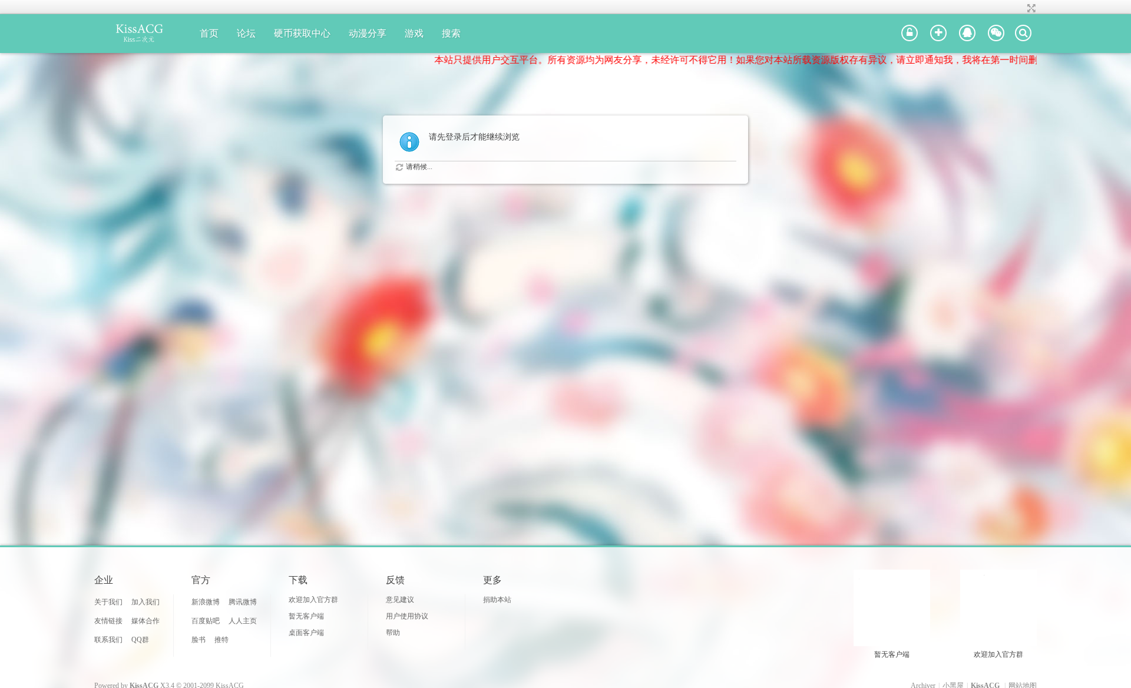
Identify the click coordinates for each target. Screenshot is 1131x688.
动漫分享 (367, 33)
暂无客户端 (306, 616)
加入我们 (145, 602)
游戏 (414, 33)
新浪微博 (205, 602)
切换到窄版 (1030, 8)
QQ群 (140, 640)
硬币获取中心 (302, 33)
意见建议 (400, 600)
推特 (221, 640)
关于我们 (108, 602)
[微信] (996, 33)
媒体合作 (145, 621)
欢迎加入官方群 (313, 600)
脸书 (198, 640)
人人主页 (243, 621)
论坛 (246, 33)
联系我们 (108, 640)
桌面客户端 (306, 633)
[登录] (909, 33)
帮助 (393, 633)
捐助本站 (497, 600)
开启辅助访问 (1020, 8)
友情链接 (108, 621)
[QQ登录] (967, 33)
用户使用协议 (407, 616)
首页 (209, 33)
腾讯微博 (243, 602)
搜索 (451, 33)
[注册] (938, 33)
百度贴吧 (205, 621)
